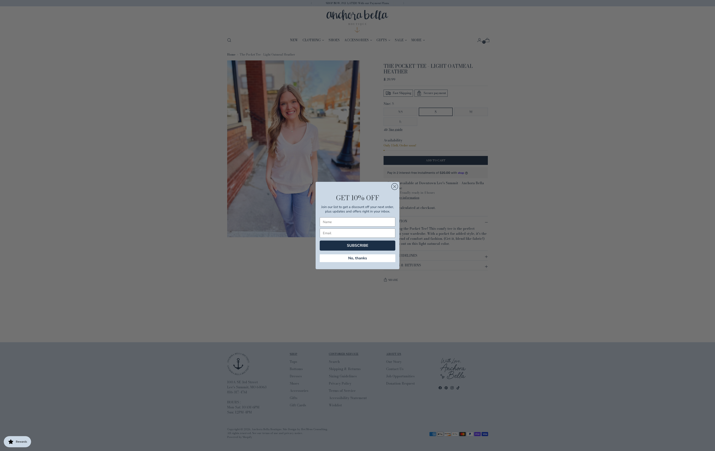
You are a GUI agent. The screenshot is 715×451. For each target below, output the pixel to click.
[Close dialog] (394, 186)
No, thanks (357, 258)
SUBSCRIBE (357, 245)
